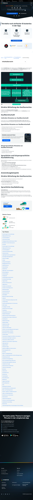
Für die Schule (3, 471)
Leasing (3, 260)
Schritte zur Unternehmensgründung (8, 400)
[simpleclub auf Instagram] (9, 494)
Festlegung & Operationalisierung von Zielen (9, 241)
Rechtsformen (4, 374)
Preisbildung (4, 310)
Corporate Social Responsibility (7, 251)
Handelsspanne (4, 318)
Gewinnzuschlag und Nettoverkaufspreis (9, 315)
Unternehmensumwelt (6, 239)
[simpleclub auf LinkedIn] (5, 494)
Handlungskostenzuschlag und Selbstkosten (9, 317)
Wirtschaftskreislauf (5, 377)
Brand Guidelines (20, 475)
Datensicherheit (5, 396)
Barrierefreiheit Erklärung (25, 485)
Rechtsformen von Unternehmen (7, 395)
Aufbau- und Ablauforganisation (7, 393)
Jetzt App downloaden (12, 13)
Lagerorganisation (5, 343)
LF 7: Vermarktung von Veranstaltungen (17, 58)
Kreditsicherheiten (5, 253)
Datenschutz (14, 482)
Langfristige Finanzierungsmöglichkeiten (8, 254)
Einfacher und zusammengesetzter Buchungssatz (10, 329)
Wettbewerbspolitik (5, 289)
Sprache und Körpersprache (7, 282)
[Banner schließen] (31, 5)
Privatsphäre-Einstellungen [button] (4, 485)
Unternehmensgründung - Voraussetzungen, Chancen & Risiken (12, 405)
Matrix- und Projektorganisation (7, 389)
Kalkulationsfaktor (5, 322)
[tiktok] (14, 15)
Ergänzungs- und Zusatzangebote (7, 270)
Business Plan (4, 403)
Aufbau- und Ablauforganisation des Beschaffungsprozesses (12, 355)
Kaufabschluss (4, 268)
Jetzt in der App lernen (16, 40)
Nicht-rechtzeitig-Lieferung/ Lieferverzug (8, 360)
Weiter (7, 206)
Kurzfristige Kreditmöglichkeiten (7, 256)
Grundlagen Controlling (6, 306)
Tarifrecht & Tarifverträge (6, 367)
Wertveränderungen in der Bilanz (7, 331)
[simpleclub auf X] (3, 494)
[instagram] (16, 15)
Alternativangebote (5, 272)
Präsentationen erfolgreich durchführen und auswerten (11, 336)
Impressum (4, 482)
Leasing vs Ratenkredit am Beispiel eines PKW (9, 299)
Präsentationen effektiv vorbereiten (8, 339)
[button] (30, 0)
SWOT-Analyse (4, 305)
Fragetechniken (4, 280)
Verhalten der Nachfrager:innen (7, 287)
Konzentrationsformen (6, 291)
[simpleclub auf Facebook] (1, 494)
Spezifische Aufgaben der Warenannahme (9, 348)
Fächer (2, 57)
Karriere (18, 470)
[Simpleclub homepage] (4, 3)
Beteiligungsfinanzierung (6, 263)
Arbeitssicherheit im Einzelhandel (7, 365)
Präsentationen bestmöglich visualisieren (9, 337)
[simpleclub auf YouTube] (7, 494)
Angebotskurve (4, 284)
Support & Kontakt (20, 473)
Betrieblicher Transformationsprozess (8, 242)
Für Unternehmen (4, 470)
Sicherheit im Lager (5, 346)
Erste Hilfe (4, 244)
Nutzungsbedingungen (26, 482)
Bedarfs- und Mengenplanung (7, 353)
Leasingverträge (5, 301)
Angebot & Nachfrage (5, 381)
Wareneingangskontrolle (6, 350)
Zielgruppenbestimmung (6, 235)
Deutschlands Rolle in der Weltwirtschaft (9, 388)
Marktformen (4, 379)
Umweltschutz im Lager (6, 363)
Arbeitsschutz (4, 370)
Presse (18, 471)
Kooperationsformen (5, 292)
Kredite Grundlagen (5, 258)
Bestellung (4, 351)
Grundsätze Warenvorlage (6, 279)
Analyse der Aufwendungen (6, 327)
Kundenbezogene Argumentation (7, 277)
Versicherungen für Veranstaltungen (8, 234)
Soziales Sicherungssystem (6, 398)
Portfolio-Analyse (5, 334)
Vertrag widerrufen (4, 488)
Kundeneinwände (5, 273)
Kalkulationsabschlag (5, 320)
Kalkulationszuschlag (5, 324)
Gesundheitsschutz (5, 372)
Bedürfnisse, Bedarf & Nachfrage (7, 296)
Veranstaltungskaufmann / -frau (8, 58)
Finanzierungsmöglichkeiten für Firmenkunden (9, 303)
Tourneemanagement (5, 237)
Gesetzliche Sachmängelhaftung (7, 358)
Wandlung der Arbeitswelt (6, 386)
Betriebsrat (4, 369)
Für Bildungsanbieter (4, 473)
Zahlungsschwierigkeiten (6, 261)
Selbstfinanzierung (5, 265)
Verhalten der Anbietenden (6, 286)
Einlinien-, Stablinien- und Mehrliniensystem (9, 391)
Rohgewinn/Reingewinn (6, 313)
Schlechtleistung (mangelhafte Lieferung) (9, 362)
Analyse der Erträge (5, 325)
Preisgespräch (4, 275)
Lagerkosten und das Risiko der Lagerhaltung (9, 341)
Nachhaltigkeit (4, 294)
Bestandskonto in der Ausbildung (7, 332)
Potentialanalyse (5, 376)
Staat (3, 384)
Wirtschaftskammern (5, 382)
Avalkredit (4, 298)
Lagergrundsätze (5, 344)
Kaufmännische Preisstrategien (7, 308)
